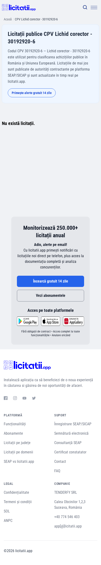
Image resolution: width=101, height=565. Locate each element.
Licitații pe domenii (18, 452)
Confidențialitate (16, 492)
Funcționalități (15, 424)
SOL (7, 511)
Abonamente (13, 433)
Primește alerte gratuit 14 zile (32, 93)
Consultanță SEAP (68, 443)
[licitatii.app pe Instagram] (15, 399)
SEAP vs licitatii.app (19, 461)
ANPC (8, 520)
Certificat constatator (70, 452)
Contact (60, 461)
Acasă (8, 19)
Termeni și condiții (18, 502)
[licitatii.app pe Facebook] (6, 399)
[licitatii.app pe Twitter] (34, 399)
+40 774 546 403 (67, 517)
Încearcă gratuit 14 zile (50, 281)
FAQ (57, 471)
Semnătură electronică (71, 433)
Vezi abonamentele (50, 295)
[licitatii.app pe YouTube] (24, 399)
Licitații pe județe (17, 443)
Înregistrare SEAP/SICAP (72, 424)
